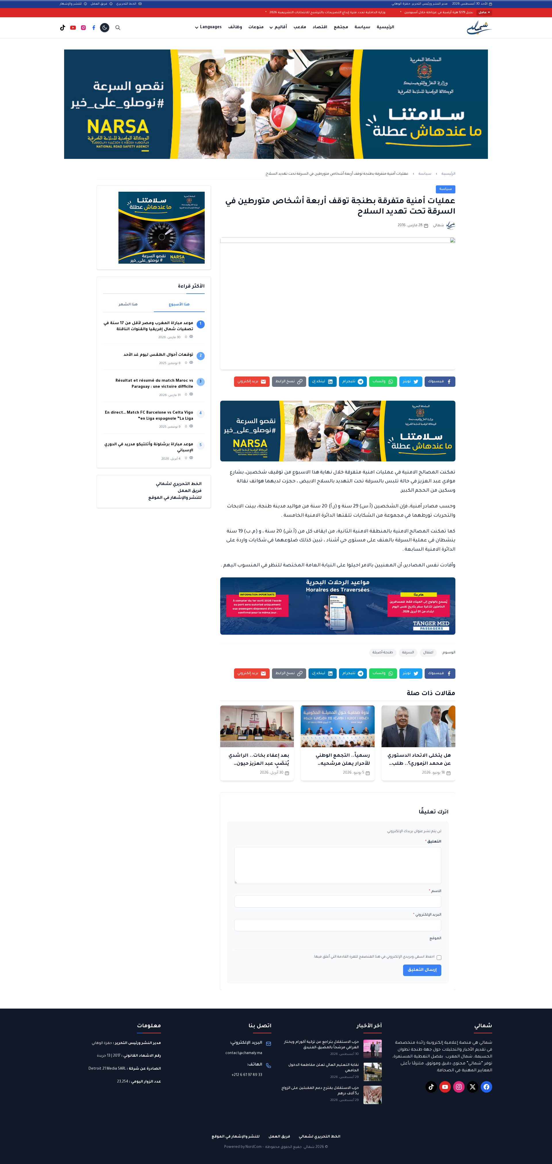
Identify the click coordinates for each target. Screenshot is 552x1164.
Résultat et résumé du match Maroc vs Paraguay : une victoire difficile (154, 384)
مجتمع (341, 27)
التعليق (433, 842)
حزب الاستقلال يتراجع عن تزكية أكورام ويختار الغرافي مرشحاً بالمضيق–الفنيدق (321, 1045)
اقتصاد (320, 27)
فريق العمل (99, 4)
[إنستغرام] (83, 28)
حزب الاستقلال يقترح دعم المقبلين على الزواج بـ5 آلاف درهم (320, 1091)
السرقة (408, 653)
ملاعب (300, 27)
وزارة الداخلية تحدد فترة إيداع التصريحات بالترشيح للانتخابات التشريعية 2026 (404, 12)
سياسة (362, 27)
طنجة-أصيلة (383, 653)
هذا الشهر (128, 305)
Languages (211, 27)
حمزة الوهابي (102, 1043)
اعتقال (428, 653)
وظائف (235, 27)
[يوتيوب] (73, 28)
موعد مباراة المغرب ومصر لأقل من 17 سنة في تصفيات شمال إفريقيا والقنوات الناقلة (148, 326)
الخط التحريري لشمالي (179, 484)
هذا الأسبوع (179, 305)
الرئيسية (385, 27)
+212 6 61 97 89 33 (247, 1075)
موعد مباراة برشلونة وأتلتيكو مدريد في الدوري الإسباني (148, 447)
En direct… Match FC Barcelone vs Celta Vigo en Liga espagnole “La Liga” (149, 416)
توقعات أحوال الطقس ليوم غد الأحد (158, 355)
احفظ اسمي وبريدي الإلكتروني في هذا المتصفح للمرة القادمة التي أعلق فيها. (373, 957)
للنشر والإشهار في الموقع (175, 498)
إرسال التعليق (422, 970)
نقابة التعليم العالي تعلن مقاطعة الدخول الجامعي (323, 1068)
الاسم (435, 891)
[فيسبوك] (94, 28)
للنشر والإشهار (71, 4)
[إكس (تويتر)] (472, 1087)
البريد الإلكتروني (427, 915)
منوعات (256, 27)
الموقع (435, 939)
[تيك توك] (63, 28)
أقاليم (281, 27)
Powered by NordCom (243, 1147)
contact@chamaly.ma (243, 1053)
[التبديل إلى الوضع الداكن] (104, 27)
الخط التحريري (126, 4)
